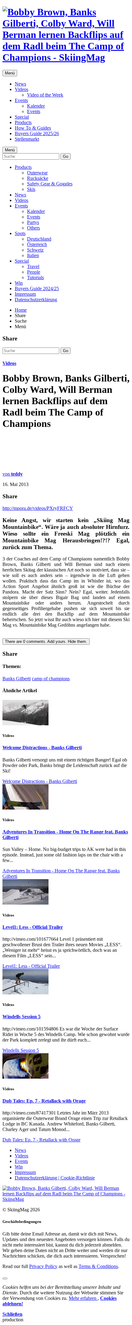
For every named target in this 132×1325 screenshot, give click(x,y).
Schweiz (35, 249)
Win (19, 283)
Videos (21, 89)
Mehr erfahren (83, 1298)
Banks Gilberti (16, 678)
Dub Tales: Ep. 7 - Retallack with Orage (44, 1100)
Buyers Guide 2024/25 (37, 288)
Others (33, 227)
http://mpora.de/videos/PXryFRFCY (37, 508)
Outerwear (37, 172)
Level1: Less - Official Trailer (32, 927)
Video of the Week (45, 94)
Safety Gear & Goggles (49, 183)
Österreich (37, 244)
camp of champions (51, 678)
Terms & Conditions (98, 1266)
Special (22, 117)
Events (21, 100)
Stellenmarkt (27, 139)
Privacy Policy (43, 1266)
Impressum (25, 294)
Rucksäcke (37, 178)
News (20, 83)
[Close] (4, 1278)
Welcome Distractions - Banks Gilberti (42, 747)
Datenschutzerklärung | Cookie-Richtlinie (55, 1177)
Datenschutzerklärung (36, 299)
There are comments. (46, 641)
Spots (20, 233)
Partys (33, 222)
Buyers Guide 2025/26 (37, 133)
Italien (33, 255)
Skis (31, 189)
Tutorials (35, 277)
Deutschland (39, 238)
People (33, 272)
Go (65, 156)
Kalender (36, 105)
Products (23, 122)
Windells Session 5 (21, 1016)
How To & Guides (33, 128)
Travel (33, 266)
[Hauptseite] (66, 57)
